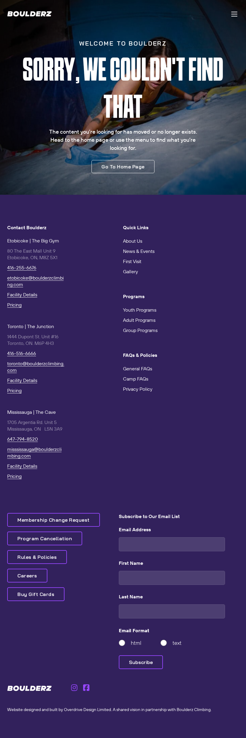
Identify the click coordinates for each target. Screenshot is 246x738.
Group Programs (140, 330)
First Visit (132, 261)
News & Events (138, 251)
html (136, 642)
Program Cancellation (44, 538)
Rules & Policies (37, 557)
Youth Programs (139, 310)
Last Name (131, 597)
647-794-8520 (22, 439)
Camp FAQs (135, 379)
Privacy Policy (137, 389)
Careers (27, 576)
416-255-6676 (21, 268)
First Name (131, 563)
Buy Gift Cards (35, 594)
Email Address (135, 529)
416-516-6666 (21, 353)
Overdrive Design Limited (87, 709)
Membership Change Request (53, 520)
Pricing (14, 305)
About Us (132, 241)
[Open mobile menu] (234, 14)
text (177, 642)
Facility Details (22, 295)
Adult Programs (139, 320)
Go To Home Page (123, 167)
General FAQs (137, 369)
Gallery (130, 271)
